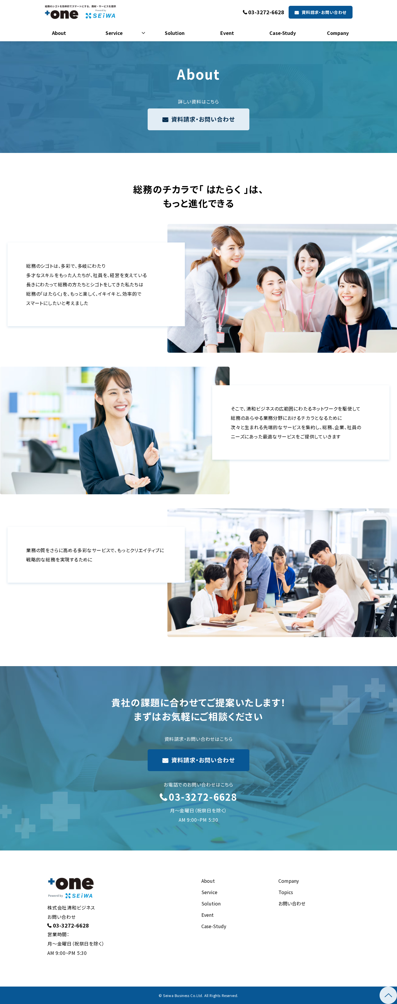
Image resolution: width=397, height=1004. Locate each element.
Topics (285, 892)
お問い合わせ (291, 903)
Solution (175, 32)
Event (227, 32)
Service (114, 32)
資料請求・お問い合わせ (324, 12)
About (59, 32)
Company (338, 32)
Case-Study (282, 32)
